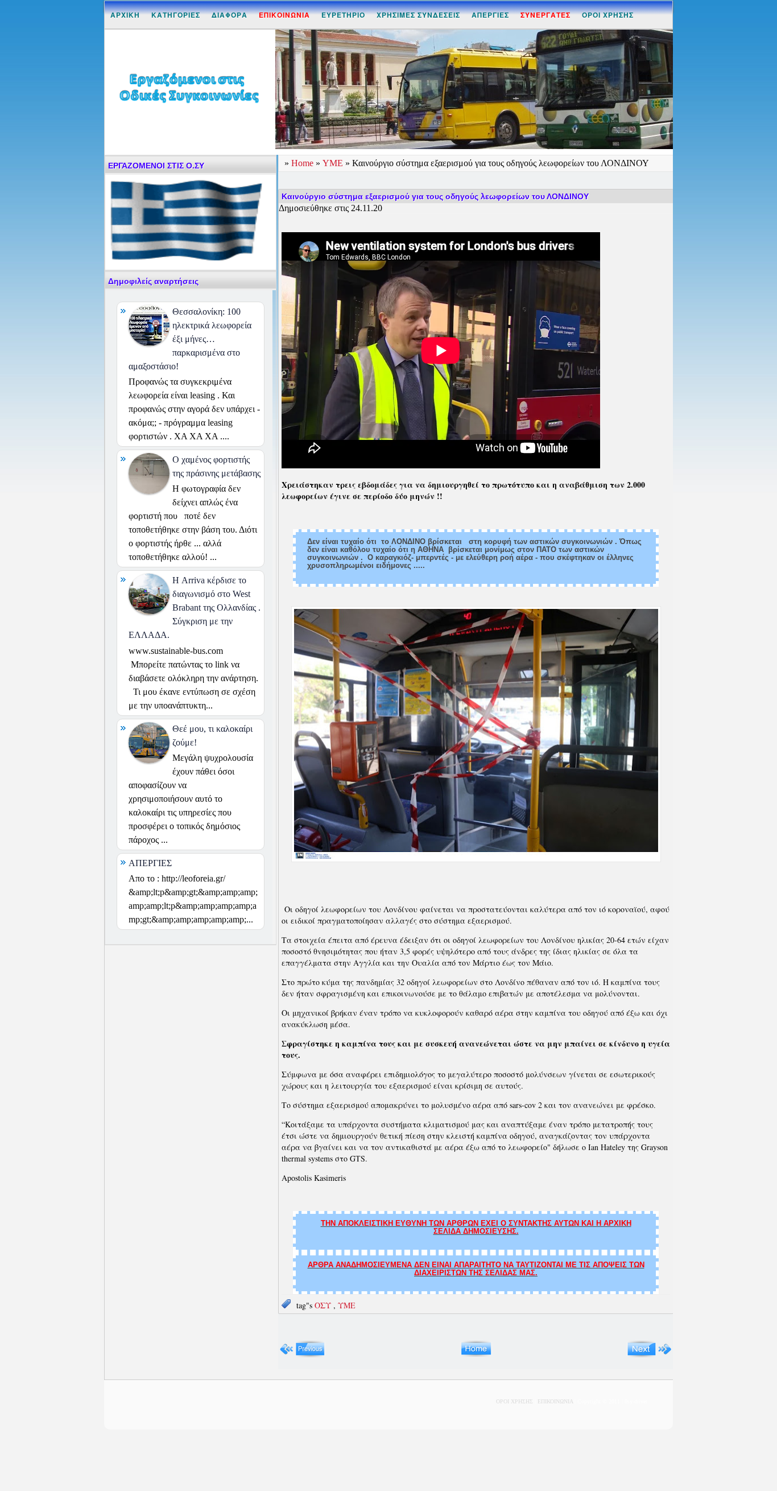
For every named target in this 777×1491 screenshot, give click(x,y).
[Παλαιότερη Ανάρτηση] (649, 1355)
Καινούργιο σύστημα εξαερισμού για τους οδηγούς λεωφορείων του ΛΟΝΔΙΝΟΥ (435, 196)
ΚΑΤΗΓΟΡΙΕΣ (175, 15)
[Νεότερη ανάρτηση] (302, 1355)
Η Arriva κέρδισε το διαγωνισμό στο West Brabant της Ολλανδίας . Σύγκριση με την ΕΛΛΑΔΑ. (195, 607)
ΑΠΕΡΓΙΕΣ (490, 15)
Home (303, 163)
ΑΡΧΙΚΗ (125, 15)
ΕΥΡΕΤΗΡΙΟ (343, 15)
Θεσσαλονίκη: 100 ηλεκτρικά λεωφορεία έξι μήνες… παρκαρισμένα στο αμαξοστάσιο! (190, 339)
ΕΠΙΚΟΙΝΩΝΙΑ (555, 1401)
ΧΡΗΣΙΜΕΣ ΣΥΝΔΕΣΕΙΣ (418, 15)
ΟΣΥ (324, 1305)
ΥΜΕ (334, 163)
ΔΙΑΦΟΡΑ (229, 15)
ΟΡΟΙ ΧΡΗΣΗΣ (608, 15)
